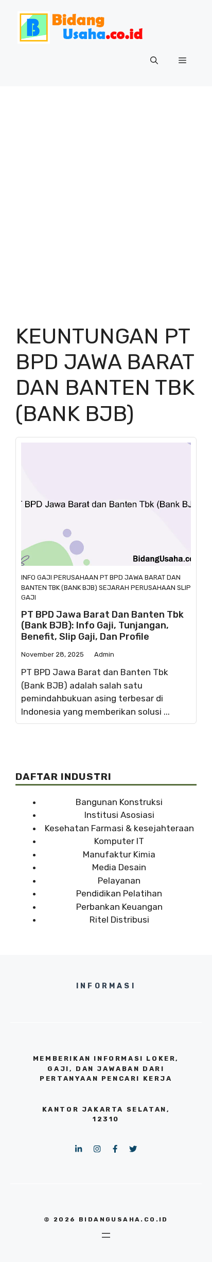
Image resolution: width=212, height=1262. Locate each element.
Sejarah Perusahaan (137, 587)
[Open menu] (106, 1235)
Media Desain (119, 867)
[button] (154, 60)
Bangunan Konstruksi (119, 802)
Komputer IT (119, 841)
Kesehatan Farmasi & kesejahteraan (119, 828)
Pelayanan (119, 880)
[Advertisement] (106, 197)
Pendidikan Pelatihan (119, 893)
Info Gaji (36, 577)
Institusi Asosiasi (119, 815)
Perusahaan (76, 577)
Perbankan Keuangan (119, 907)
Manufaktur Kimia (119, 854)
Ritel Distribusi (119, 919)
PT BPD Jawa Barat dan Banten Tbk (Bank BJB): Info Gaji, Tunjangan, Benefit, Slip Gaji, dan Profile (102, 625)
